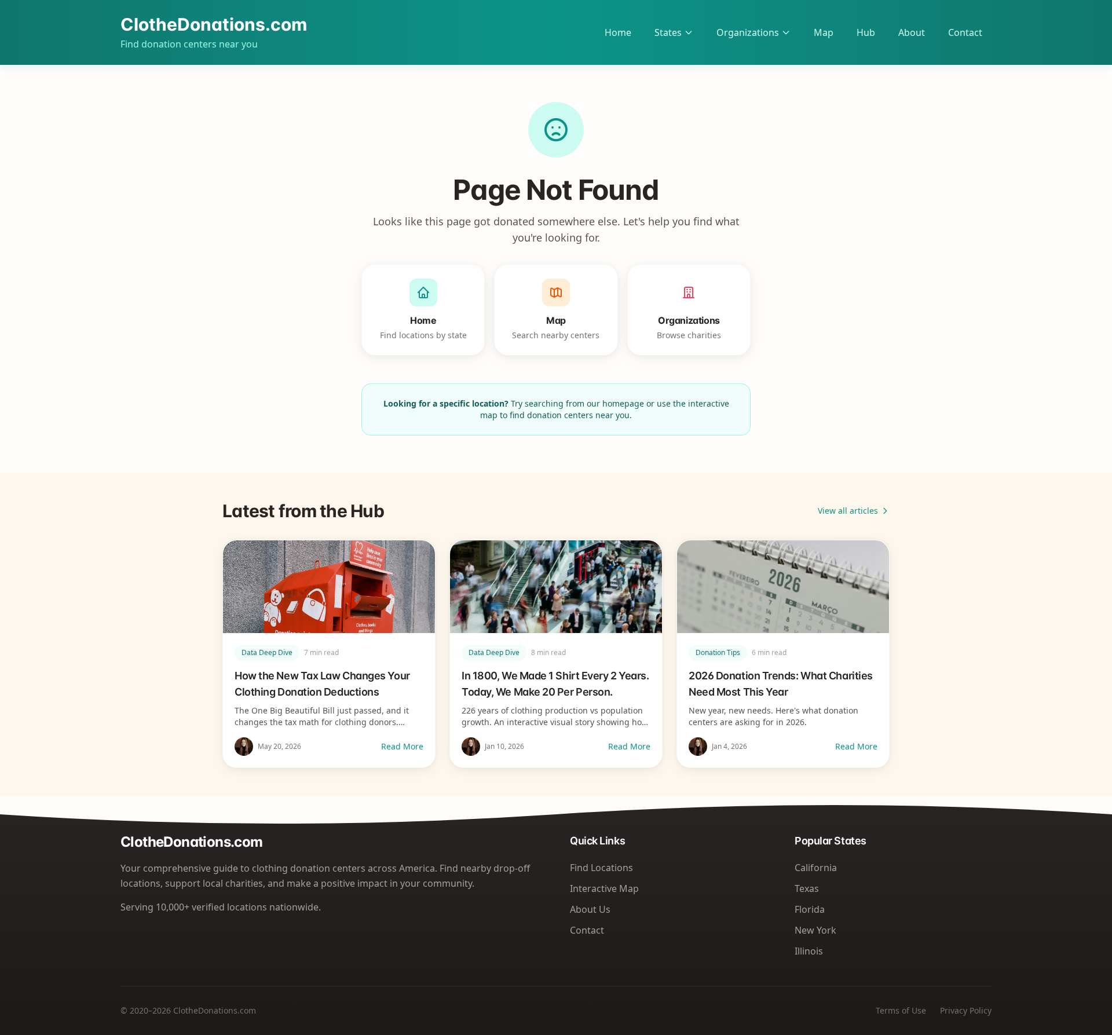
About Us (590, 909)
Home (618, 32)
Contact (965, 32)
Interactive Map (604, 888)
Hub (866, 32)
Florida (810, 909)
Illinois (809, 951)
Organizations (747, 32)
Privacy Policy (966, 1010)
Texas (807, 888)
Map (823, 32)
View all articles (848, 510)
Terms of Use (901, 1010)
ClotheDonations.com (213, 24)
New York (815, 930)
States (668, 32)
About (911, 32)
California (816, 867)
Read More (402, 746)
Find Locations (601, 867)
